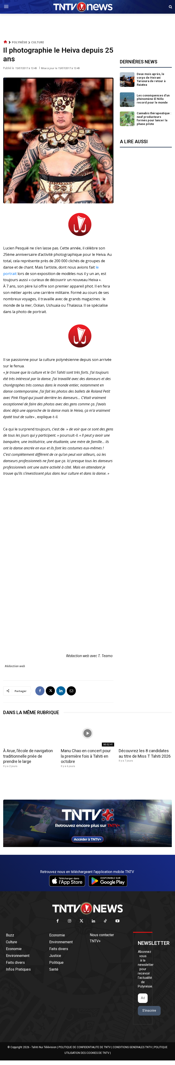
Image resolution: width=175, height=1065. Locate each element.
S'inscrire (149, 1010)
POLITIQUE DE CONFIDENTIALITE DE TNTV (85, 1047)
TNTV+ (95, 941)
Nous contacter (102, 935)
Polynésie (19, 42)
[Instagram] (70, 921)
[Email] (71, 690)
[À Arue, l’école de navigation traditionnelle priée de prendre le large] (29, 733)
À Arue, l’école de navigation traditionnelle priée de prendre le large (28, 756)
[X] (50, 690)
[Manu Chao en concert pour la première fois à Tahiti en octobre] (87, 733)
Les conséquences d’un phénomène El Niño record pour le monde (153, 99)
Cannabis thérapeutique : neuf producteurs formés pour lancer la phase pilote (154, 118)
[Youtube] (117, 921)
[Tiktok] (106, 921)
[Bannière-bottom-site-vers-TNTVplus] (87, 846)
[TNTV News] (87, 908)
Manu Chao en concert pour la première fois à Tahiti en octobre (86, 756)
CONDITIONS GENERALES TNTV (132, 1047)
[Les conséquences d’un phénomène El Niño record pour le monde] (127, 99)
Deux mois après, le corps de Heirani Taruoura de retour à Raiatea (151, 79)
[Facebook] (39, 690)
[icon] (5, 42)
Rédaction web (15, 666)
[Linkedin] (60, 690)
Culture (37, 42)
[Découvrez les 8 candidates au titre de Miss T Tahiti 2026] (145, 733)
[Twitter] (82, 921)
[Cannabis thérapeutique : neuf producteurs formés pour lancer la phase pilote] (127, 118)
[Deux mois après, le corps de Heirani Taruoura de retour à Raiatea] (127, 79)
